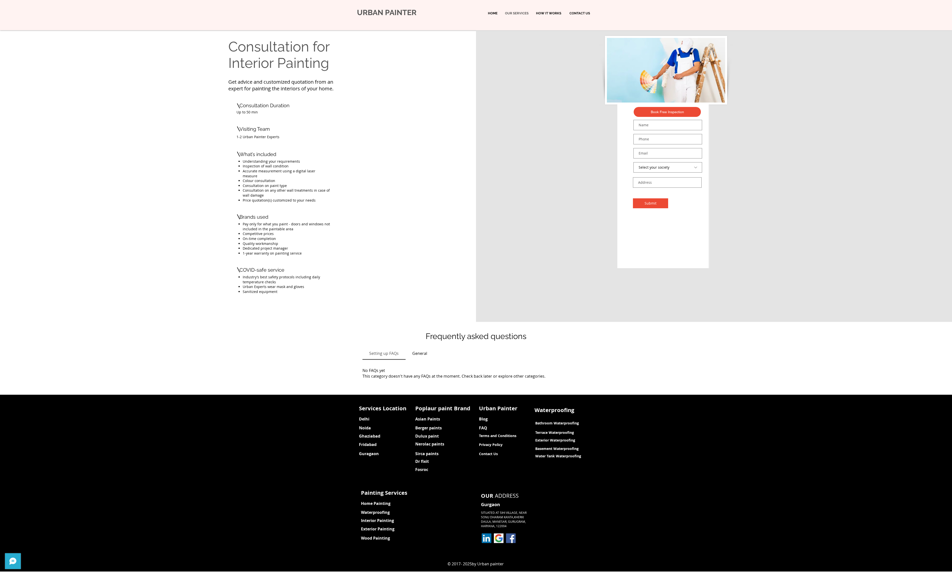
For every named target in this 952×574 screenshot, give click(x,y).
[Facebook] (511, 538)
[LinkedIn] (486, 538)
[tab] (384, 353)
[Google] (499, 538)
